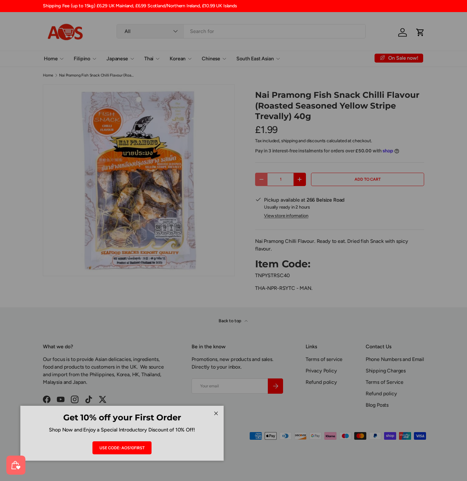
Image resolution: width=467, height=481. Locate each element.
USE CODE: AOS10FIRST (122, 447)
